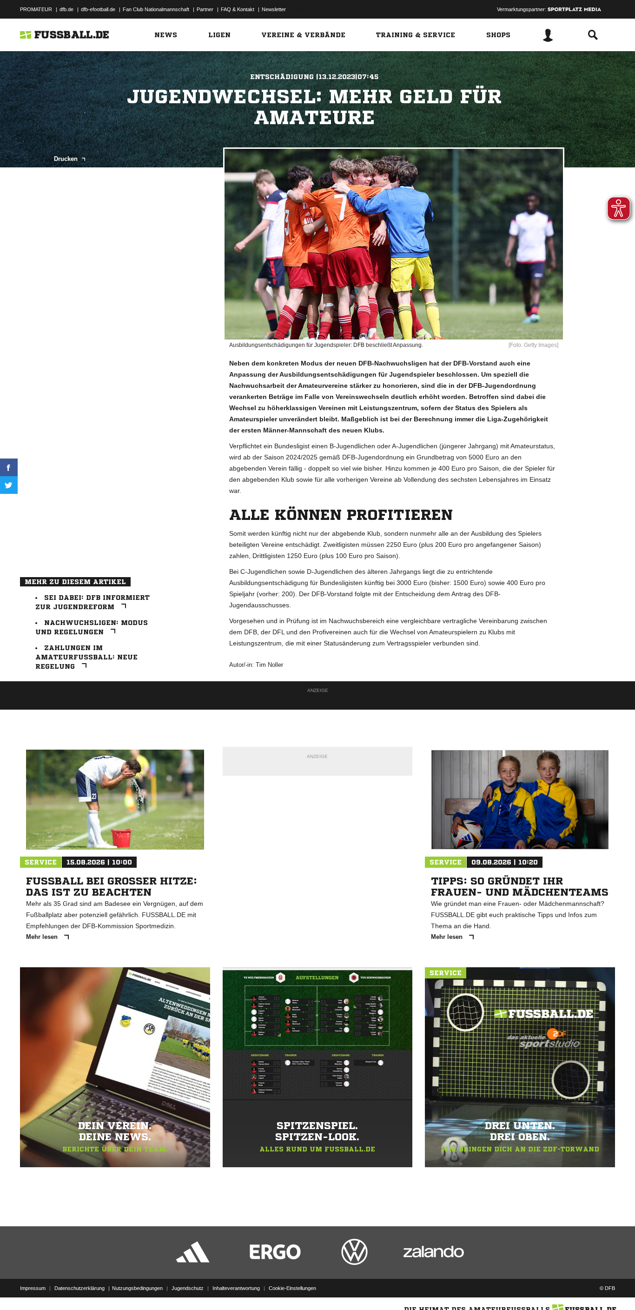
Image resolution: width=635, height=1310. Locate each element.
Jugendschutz (188, 1288)
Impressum (33, 1288)
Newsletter (274, 9)
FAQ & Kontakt (237, 9)
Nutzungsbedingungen (137, 1288)
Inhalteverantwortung (236, 1288)
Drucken (66, 158)
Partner (205, 9)
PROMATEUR (36, 9)
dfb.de (66, 9)
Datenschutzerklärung (79, 1288)
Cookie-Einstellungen (292, 1288)
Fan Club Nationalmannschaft (156, 9)
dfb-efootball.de (98, 9)
